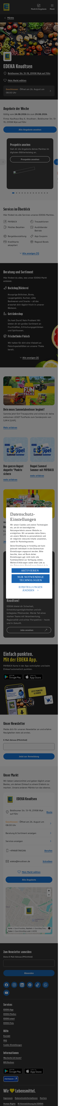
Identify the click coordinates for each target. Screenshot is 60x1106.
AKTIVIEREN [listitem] (30, 570)
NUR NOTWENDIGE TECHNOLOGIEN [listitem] (30, 578)
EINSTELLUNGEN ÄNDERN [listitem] (30, 588)
